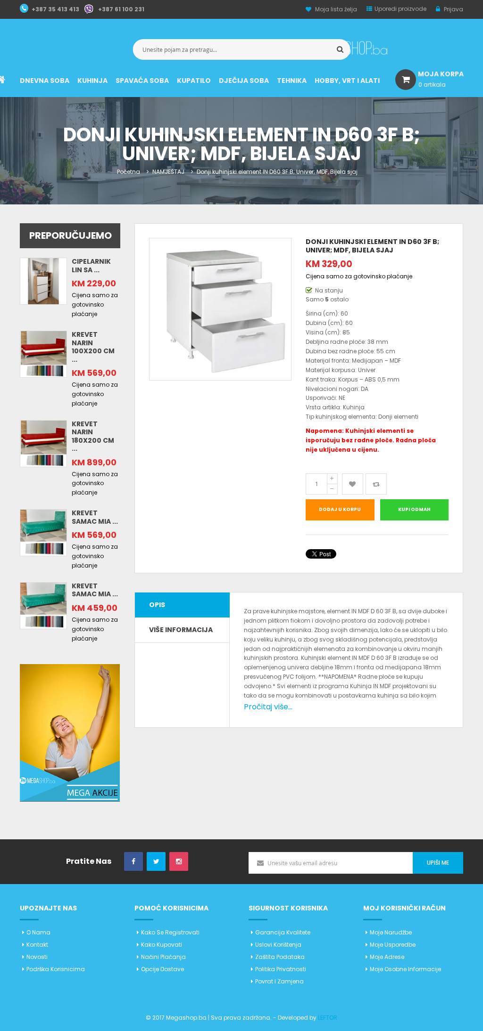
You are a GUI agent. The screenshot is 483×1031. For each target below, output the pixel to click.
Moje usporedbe (393, 945)
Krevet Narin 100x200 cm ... (93, 347)
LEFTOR (327, 1018)
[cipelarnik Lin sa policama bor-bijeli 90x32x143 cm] (43, 281)
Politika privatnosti (280, 969)
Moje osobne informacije (405, 969)
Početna (128, 172)
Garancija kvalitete (282, 932)
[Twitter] (156, 862)
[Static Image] (70, 732)
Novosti (37, 957)
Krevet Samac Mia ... (95, 517)
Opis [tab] (157, 604)
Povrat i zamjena (279, 981)
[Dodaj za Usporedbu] (376, 484)
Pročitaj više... (268, 706)
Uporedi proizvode (400, 9)
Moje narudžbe (391, 932)
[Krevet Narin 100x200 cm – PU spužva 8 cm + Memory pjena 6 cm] (43, 353)
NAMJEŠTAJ (168, 172)
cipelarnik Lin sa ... (91, 266)
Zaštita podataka (280, 957)
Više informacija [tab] (181, 629)
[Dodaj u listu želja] (352, 484)
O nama (38, 932)
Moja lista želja (336, 9)
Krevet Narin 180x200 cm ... (93, 436)
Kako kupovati (161, 945)
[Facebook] (133, 862)
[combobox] (241, 49)
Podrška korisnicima (55, 969)
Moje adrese (387, 957)
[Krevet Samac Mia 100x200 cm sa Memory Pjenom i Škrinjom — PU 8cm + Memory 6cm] (43, 532)
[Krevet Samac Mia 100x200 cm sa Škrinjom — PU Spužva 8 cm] (43, 605)
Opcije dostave (162, 969)
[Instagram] (178, 862)
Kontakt (37, 945)
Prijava (452, 9)
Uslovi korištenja (278, 945)
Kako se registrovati (170, 932)
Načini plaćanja (163, 957)
